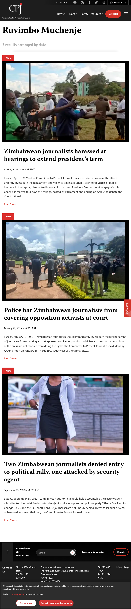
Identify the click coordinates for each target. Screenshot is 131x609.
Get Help (113, 13)
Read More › (10, 205)
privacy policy (18, 594)
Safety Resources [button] (91, 14)
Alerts (8, 57)
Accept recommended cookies (56, 603)
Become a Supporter (92, 551)
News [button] (60, 14)
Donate (121, 552)
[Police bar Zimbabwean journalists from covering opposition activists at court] (65, 260)
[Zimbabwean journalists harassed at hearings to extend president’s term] (65, 101)
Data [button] (72, 14)
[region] (65, 595)
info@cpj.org (122, 567)
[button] (125, 2)
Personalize (26, 603)
